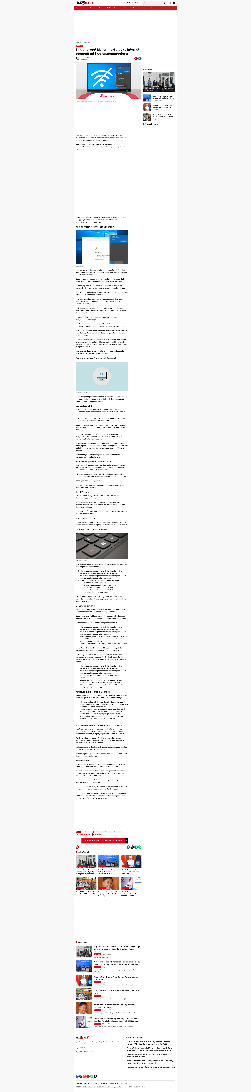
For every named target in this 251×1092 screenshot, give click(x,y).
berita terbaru (87, 832)
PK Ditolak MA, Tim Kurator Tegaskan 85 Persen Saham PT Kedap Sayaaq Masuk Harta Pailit (148, 1042)
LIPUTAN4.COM (136, 1037)
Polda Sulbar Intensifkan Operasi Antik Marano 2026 (150, 1067)
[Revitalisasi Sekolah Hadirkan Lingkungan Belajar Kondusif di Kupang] (108, 883)
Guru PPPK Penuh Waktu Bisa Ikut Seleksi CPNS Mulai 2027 (86, 893)
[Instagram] (84, 1076)
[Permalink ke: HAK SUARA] (78, 58)
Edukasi (98, 832)
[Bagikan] (139, 58)
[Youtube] (88, 1076)
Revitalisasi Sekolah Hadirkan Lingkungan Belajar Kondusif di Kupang (108, 894)
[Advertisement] (68, 39)
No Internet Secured (84, 834)
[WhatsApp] (139, 847)
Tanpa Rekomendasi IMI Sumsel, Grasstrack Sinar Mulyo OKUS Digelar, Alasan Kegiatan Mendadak (149, 1049)
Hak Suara (108, 832)
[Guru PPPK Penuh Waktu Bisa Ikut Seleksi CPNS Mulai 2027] (86, 883)
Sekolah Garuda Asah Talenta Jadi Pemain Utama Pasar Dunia (131, 872)
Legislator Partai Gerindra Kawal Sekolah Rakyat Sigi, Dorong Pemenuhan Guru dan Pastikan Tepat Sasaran (86, 872)
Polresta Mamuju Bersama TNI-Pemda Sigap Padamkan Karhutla (147, 1055)
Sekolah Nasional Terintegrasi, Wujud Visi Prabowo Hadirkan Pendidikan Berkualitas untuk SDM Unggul (131, 894)
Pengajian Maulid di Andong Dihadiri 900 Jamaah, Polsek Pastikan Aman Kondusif (149, 1062)
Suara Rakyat (99, 834)
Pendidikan (79, 45)
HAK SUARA (83, 58)
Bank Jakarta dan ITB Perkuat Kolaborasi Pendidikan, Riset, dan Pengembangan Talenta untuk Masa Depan (106, 872)
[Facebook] (128, 847)
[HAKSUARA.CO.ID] (85, 3)
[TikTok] (95, 1076)
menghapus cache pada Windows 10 (100, 754)
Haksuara (118, 832)
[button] (165, 3)
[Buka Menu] (174, 3)
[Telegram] (136, 847)
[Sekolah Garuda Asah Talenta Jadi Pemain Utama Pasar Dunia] (131, 861)
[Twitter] (132, 847)
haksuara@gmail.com (86, 1051)
